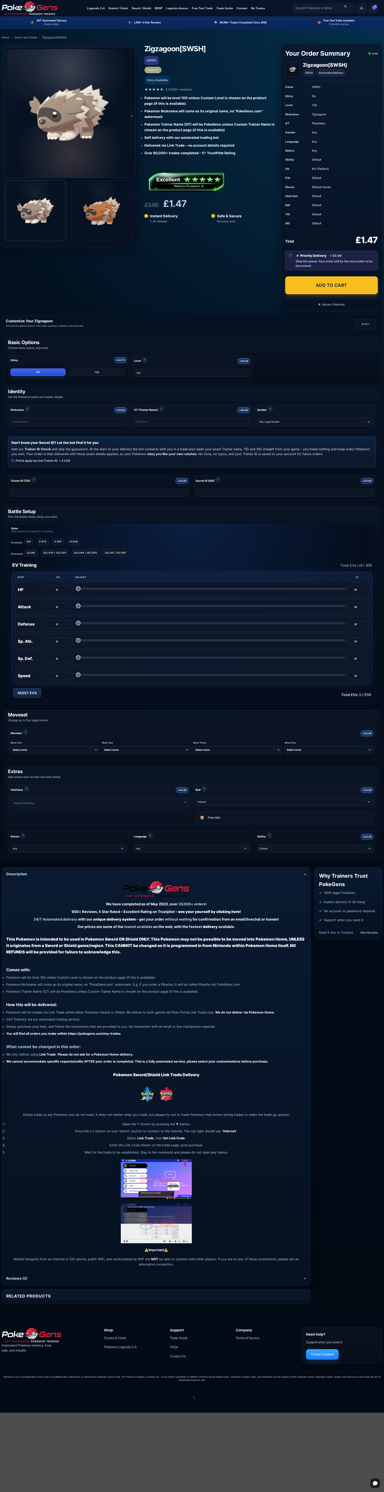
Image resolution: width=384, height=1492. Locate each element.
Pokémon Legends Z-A (120, 1347)
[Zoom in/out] (4, 1389)
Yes (96, 372)
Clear (74, 541)
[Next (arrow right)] (16, 1406)
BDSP (158, 8)
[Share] (27, 1389)
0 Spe (58, 541)
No (38, 372)
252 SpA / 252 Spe (85, 552)
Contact (242, 8)
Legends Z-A (96, 8)
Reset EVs (27, 693)
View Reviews (369, 932)
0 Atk (42, 541)
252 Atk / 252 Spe (54, 552)
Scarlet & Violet (115, 1338)
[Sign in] (361, 8)
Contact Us (178, 1356)
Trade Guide (224, 8)
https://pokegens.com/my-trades (94, 1034)
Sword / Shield (141, 8)
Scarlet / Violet (118, 8)
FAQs (174, 1347)
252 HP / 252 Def (115, 552)
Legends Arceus (177, 8)
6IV (29, 541)
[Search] (345, 6)
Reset (365, 324)
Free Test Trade (202, 8)
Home (5, 37)
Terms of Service (247, 1338)
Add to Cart (331, 285)
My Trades (258, 8)
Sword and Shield (25, 37)
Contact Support (322, 1354)
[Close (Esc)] (39, 1389)
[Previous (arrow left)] (4, 1406)
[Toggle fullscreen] (16, 1389)
